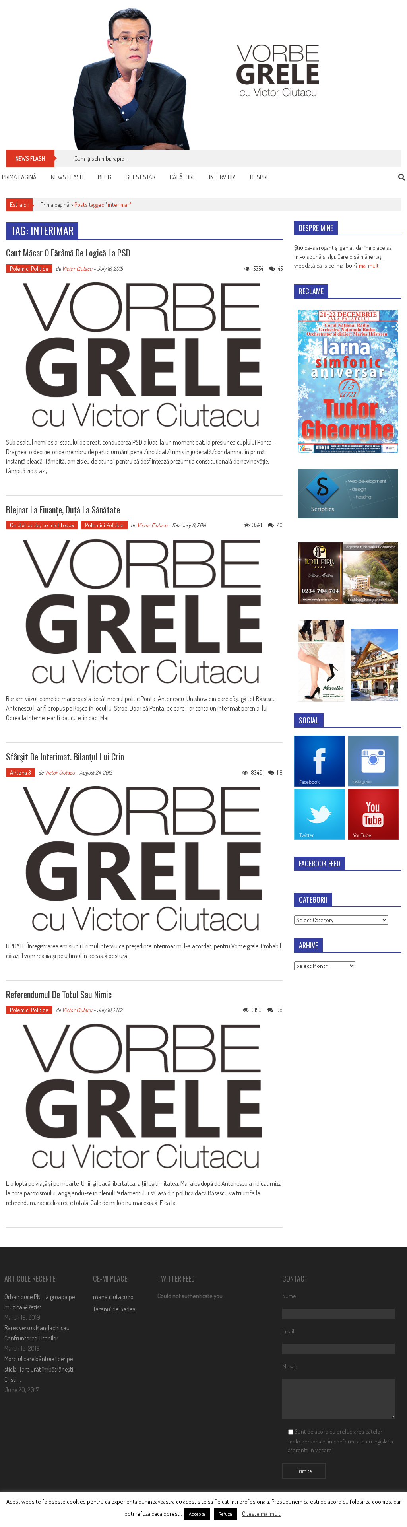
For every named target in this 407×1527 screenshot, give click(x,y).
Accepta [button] (197, 1514)
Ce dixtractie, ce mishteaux (42, 525)
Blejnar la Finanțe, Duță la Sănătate (63, 509)
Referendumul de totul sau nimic (59, 994)
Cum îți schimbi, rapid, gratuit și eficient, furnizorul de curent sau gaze (156, 158)
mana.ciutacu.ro (113, 1297)
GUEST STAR (140, 177)
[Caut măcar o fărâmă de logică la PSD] (144, 355)
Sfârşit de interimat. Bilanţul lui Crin (65, 756)
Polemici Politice (29, 268)
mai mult (369, 265)
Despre (259, 177)
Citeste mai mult (261, 1513)
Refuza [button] (225, 1514)
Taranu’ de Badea (114, 1309)
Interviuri (222, 177)
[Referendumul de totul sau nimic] (144, 1097)
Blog (104, 177)
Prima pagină (19, 177)
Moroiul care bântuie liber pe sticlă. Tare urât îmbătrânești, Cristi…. (39, 1369)
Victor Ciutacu (77, 268)
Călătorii (182, 177)
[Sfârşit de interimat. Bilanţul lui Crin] (144, 859)
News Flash (67, 177)
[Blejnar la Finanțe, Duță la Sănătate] (144, 612)
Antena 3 (20, 772)
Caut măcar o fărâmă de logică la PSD (68, 252)
